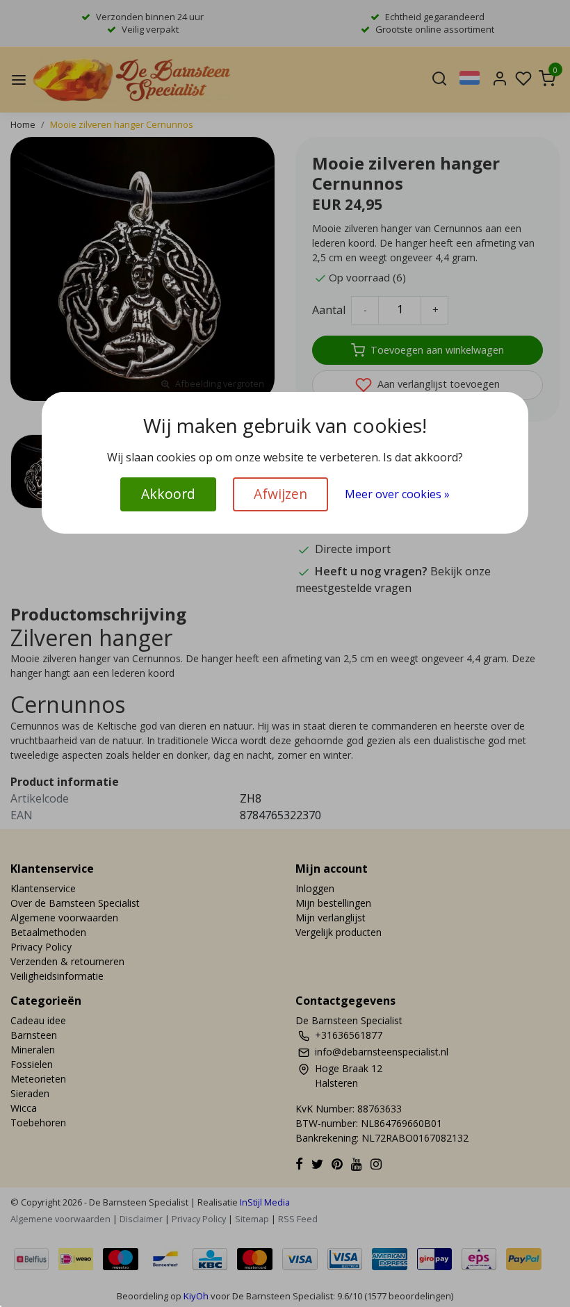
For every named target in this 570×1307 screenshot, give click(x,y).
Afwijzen (280, 493)
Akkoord (168, 493)
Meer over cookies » (397, 494)
